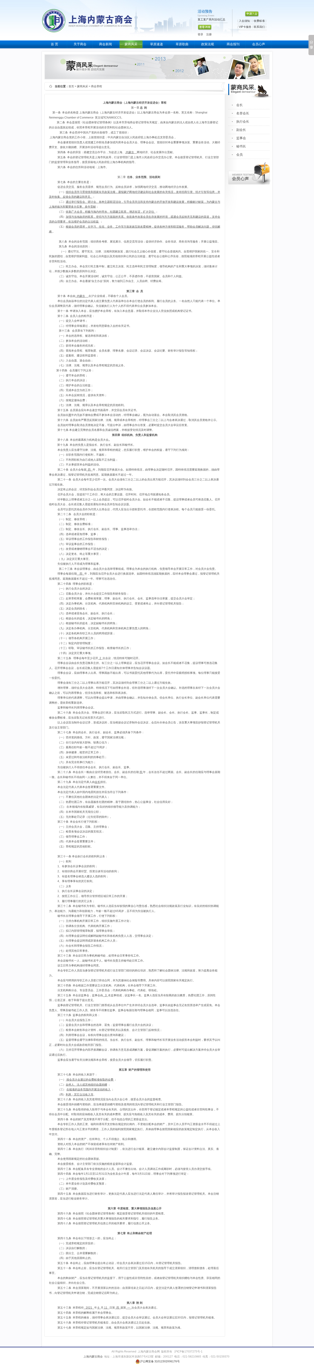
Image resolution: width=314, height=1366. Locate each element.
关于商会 (80, 44)
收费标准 (259, 21)
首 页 (54, 44)
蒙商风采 (131, 44)
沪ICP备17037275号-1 (188, 1351)
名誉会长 (242, 113)
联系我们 (259, 26)
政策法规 (207, 44)
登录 (200, 34)
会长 (239, 105)
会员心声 (258, 44)
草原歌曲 (182, 44)
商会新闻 (105, 44)
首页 (71, 86)
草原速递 (156, 44)
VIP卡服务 (245, 26)
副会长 (241, 130)
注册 (209, 34)
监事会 (241, 138)
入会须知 (244, 21)
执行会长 (242, 121)
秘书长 (241, 146)
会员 (239, 154)
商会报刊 (233, 44)
